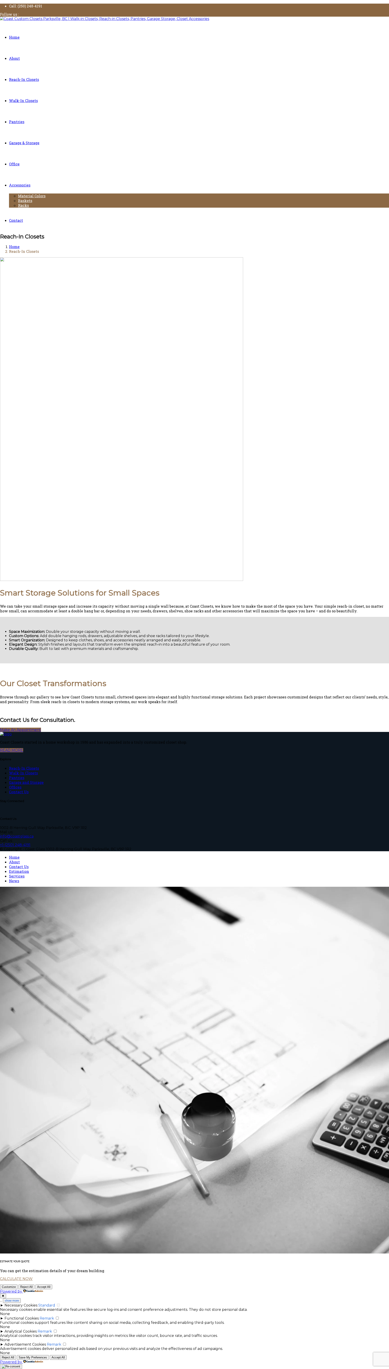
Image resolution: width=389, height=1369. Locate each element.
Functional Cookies (22, 1318)
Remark (47, 1318)
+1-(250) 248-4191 (15, 845)
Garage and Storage (26, 782)
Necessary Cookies (21, 1305)
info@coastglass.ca (17, 836)
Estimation (19, 871)
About (14, 862)
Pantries (16, 777)
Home (14, 857)
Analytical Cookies (21, 1331)
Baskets (25, 200)
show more (12, 1300)
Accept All (43, 1287)
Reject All (26, 1287)
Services (17, 876)
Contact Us (19, 791)
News (14, 880)
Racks (23, 205)
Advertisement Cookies (25, 1344)
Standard (46, 1305)
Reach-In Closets (24, 768)
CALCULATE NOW (16, 1279)
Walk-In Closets (23, 773)
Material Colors (31, 195)
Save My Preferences (33, 1357)
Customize (9, 1287)
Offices (15, 787)
